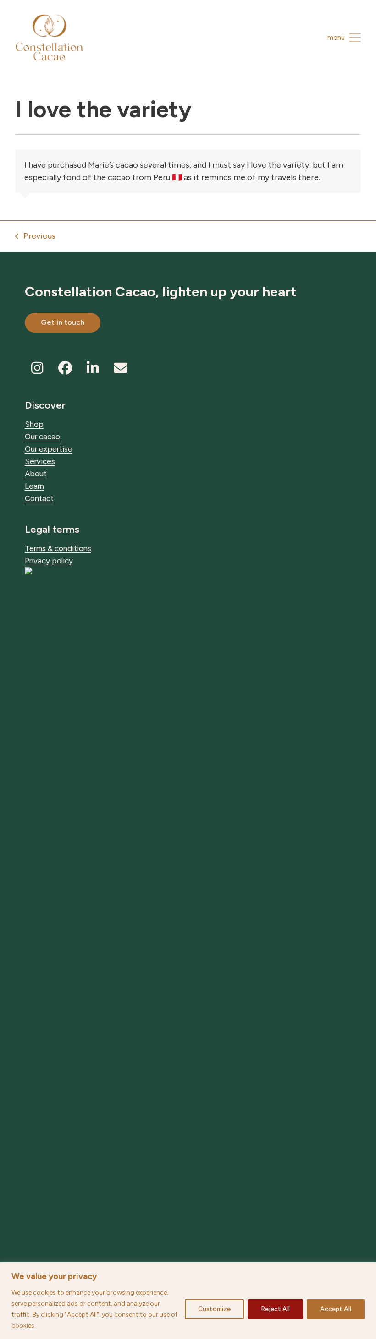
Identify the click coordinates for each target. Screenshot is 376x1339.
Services (40, 461)
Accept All (335, 1309)
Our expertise (48, 449)
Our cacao (42, 436)
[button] (344, 37)
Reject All (275, 1309)
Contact (39, 498)
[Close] (366, 1270)
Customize (214, 1309)
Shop (34, 424)
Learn (34, 486)
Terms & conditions (58, 548)
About (36, 473)
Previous (35, 236)
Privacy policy (49, 560)
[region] (188, 1300)
